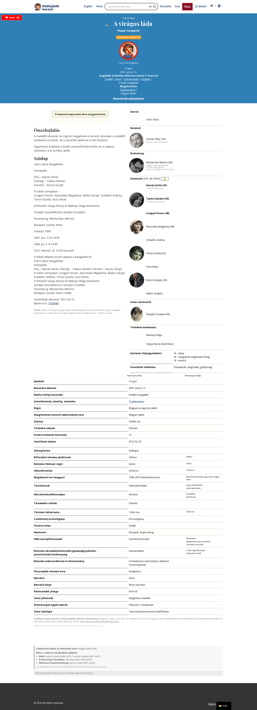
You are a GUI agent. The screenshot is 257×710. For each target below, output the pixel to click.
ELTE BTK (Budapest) (154, 167)
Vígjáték (145, 79)
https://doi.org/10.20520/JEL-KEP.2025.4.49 (99, 621)
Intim (118, 79)
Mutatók (165, 6)
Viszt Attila (152, 266)
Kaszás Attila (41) (156, 185)
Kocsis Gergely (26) (156, 280)
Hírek (99, 6)
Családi (109, 79)
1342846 (53, 303)
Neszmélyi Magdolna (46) (160, 226)
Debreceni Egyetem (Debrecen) (160, 169)
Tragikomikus (127, 90)
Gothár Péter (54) (156, 139)
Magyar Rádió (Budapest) (157, 142)
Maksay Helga (154, 335)
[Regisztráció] (219, 6)
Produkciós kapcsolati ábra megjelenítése (80, 114)
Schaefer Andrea (155, 240)
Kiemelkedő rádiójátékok (128, 98)
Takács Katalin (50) (157, 198)
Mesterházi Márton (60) (159, 162)
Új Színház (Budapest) (155, 202)
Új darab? (201, 6)
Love (14, 17)
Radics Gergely (154, 293)
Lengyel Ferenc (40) (157, 213)
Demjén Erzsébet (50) (158, 314)
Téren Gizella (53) (156, 253)
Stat (177, 6)
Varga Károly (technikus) (160, 344)
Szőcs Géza (152, 119)
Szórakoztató (131, 79)
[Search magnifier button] (154, 6)
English (88, 6)
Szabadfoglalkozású (154, 188)
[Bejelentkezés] (211, 6)
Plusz (187, 6)
